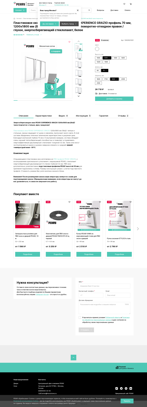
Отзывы (123, 116)
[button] (97, 49)
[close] (78, 10)
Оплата (127, 10)
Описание (23, 116)
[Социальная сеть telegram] (121, 388)
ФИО (81, 282)
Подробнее (27, 254)
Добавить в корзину (114, 99)
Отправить (85, 330)
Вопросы (100, 10)
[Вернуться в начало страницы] (73, 357)
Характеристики (43, 116)
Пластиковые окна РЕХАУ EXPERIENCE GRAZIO (32, 131)
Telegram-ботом (42, 294)
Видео (63, 116)
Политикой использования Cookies (26, 401)
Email (107, 291)
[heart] (124, 4)
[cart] (131, 4)
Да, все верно (48, 24)
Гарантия (103, 116)
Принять (127, 401)
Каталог (19, 10)
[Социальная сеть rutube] (116, 388)
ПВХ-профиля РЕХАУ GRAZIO (65, 159)
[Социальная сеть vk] (130, 388)
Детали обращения (86, 300)
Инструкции (83, 116)
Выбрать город (68, 24)
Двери (16, 383)
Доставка (114, 10)
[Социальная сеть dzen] (126, 388)
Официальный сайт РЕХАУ (124, 393)
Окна (15, 386)
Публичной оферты (112, 317)
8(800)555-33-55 (44, 391)
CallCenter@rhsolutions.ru (47, 393)
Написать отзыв (32, 35)
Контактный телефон (87, 291)
